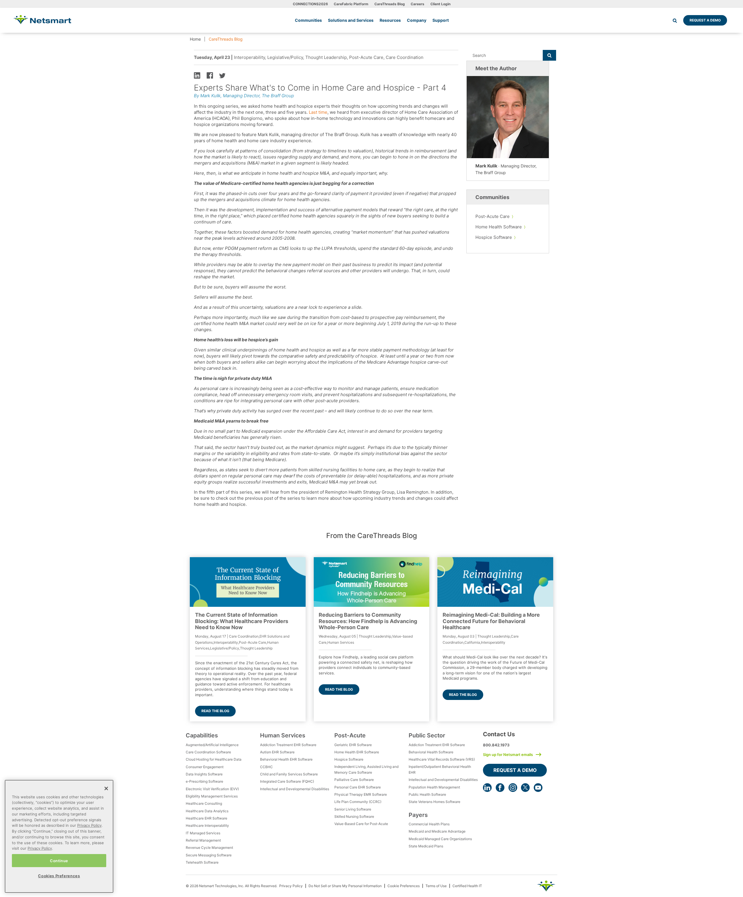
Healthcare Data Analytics (207, 811)
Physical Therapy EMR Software (360, 794)
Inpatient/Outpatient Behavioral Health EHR (440, 769)
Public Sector (427, 735)
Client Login (440, 4)
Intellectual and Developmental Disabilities (294, 789)
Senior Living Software (352, 809)
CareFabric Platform (351, 4)
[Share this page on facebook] (210, 75)
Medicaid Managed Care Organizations (440, 839)
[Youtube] (538, 787)
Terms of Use (436, 886)
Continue (59, 860)
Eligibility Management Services (212, 796)
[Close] (106, 788)
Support (440, 20)
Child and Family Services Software (289, 774)
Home (195, 39)
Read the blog (215, 711)
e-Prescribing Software (204, 781)
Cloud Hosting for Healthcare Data (213, 759)
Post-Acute (350, 735)
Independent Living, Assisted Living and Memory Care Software (366, 769)
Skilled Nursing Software (354, 816)
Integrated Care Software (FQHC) (287, 781)
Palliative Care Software (354, 779)
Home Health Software (498, 227)
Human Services (282, 735)
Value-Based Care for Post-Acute (361, 824)
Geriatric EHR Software (353, 745)
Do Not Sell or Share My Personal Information (345, 886)
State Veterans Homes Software (434, 801)
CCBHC (266, 767)
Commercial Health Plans (429, 824)
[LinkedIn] (487, 787)
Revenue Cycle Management (209, 847)
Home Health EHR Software (356, 752)
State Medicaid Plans (426, 846)
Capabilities (202, 735)
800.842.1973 (496, 745)
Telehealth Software (202, 862)
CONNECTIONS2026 (310, 4)
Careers (417, 4)
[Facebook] (500, 787)
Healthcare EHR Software (206, 818)
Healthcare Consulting (204, 803)
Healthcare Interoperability (207, 825)
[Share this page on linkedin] (197, 75)
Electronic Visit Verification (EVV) (212, 789)
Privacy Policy (291, 886)
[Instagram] (512, 787)
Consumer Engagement (204, 767)
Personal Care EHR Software (357, 787)
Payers (418, 814)
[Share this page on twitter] (222, 75)
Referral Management (203, 840)
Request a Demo (705, 20)
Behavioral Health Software (431, 752)
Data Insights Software (204, 774)
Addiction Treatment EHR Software (288, 745)
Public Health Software (427, 794)
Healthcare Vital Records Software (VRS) (442, 759)
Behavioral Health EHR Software (286, 759)
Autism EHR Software (277, 752)
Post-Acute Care (492, 216)
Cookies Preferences (59, 875)
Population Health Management (434, 787)
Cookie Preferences (403, 886)
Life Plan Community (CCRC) (357, 801)
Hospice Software (493, 237)
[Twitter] (525, 787)
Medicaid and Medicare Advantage (437, 831)
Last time (318, 112)
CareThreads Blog (389, 4)
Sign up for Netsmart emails (508, 754)
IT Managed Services (203, 833)
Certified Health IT (467, 886)
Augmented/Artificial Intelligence (212, 745)
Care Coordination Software (208, 752)
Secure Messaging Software (209, 855)
